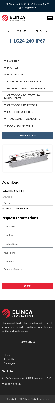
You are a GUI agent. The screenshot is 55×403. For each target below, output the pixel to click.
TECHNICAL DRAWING (15, 208)
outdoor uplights (20, 111)
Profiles (12, 67)
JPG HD (6, 202)
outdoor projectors (22, 105)
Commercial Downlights (24, 81)
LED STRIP (13, 60)
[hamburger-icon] (50, 18)
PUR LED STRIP (15, 74)
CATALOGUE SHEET (13, 190)
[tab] (27, 60)
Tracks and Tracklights (23, 118)
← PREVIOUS (17, 30)
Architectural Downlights (26, 88)
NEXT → (41, 30)
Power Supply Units (20, 125)
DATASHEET (9, 196)
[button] (27, 135)
